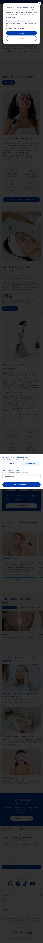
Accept (21, 33)
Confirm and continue (21, 485)
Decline (21, 38)
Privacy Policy (10, 17)
